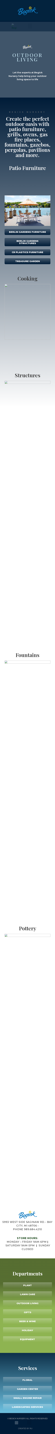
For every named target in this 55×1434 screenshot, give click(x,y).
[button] (29, 1422)
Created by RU (25, 1428)
